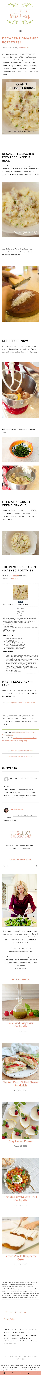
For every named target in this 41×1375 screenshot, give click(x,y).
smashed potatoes (9, 741)
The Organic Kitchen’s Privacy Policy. (20, 703)
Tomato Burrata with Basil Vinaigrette (20, 1198)
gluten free (16, 732)
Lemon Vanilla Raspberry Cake (20, 1257)
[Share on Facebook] (4, 1373)
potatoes (9, 735)
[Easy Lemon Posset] (20, 1138)
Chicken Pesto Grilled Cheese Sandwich (21, 1084)
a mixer (16, 576)
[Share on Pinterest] (12, 1373)
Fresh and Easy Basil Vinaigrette (21, 1024)
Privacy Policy (9, 1319)
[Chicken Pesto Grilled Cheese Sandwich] (20, 1079)
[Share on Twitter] (20, 1373)
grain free (25, 732)
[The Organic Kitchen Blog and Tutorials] (20, 26)
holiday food (17, 738)
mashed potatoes (30, 738)
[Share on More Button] (37, 1373)
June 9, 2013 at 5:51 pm (28, 778)
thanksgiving (22, 741)
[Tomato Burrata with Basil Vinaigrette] (20, 1194)
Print (20, 601)
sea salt (14, 579)
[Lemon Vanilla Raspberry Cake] (20, 1253)
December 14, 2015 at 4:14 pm (25, 816)
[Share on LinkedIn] (29, 1373)
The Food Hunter (16, 809)
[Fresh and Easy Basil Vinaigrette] (20, 1020)
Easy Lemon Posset (20, 1141)
